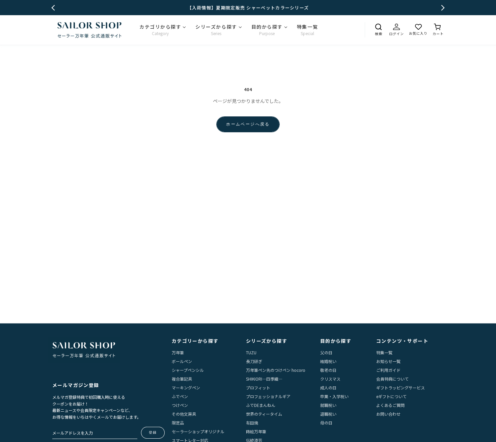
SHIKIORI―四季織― (264, 379)
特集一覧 (384, 352)
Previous (54, 7)
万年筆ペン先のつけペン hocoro (275, 370)
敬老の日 (328, 370)
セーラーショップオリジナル (198, 431)
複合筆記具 (182, 379)
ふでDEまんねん (260, 405)
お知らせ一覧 (388, 361)
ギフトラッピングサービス (400, 387)
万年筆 (178, 352)
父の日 (326, 352)
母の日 (326, 422)
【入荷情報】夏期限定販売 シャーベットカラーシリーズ (248, 7)
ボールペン (182, 361)
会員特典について (392, 379)
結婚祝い (328, 361)
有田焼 (252, 422)
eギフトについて (391, 396)
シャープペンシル (188, 370)
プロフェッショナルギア (268, 396)
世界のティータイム (264, 414)
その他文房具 (184, 414)
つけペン (180, 405)
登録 (153, 432)
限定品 (178, 422)
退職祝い (328, 414)
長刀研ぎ (254, 361)
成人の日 (328, 387)
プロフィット (258, 387)
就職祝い (328, 405)
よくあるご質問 (390, 405)
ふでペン (180, 396)
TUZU (251, 352)
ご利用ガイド (388, 370)
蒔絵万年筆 (256, 431)
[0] (438, 27)
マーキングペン (186, 387)
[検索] (378, 27)
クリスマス (330, 379)
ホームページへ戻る (248, 124)
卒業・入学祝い (334, 396)
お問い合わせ (388, 414)
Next (442, 7)
